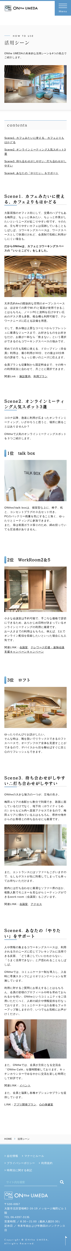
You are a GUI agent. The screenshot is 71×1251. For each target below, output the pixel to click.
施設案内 (24, 376)
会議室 (24, 647)
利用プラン (41, 376)
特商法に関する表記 (19, 1170)
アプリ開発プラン (25, 1104)
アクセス (36, 904)
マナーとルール (34, 1155)
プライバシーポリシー (21, 1163)
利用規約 (46, 1163)
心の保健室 (46, 1104)
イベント (25, 1085)
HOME (8, 1139)
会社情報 (12, 1155)
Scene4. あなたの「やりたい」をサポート (31, 173)
